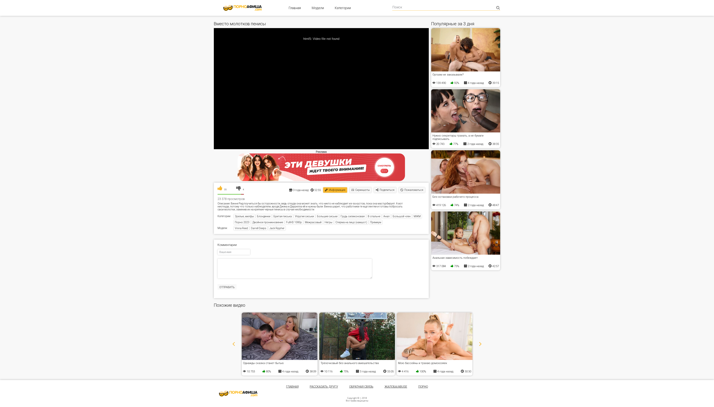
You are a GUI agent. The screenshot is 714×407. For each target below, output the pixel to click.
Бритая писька (283, 216)
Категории (343, 8)
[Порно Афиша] (238, 393)
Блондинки (263, 216)
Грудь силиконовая (353, 216)
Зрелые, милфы (244, 216)
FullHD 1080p (294, 222)
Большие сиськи (327, 216)
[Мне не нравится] (238, 189)
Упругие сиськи (304, 216)
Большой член (402, 216)
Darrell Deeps (258, 228)
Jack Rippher (276, 228)
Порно (423, 386)
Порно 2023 (242, 222)
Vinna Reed (241, 228)
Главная (295, 8)
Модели (318, 8)
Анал (386, 216)
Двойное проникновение (268, 222)
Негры (328, 222)
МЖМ (417, 216)
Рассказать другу (324, 386)
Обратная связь (361, 386)
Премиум (375, 222)
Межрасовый (313, 222)
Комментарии (227, 245)
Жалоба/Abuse (396, 386)
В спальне (374, 216)
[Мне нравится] (220, 189)
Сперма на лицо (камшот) (351, 222)
